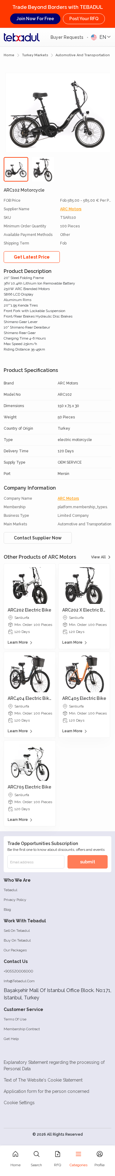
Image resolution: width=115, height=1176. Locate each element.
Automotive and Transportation (83, 55)
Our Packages (15, 950)
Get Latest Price (32, 257)
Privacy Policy (15, 900)
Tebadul (10, 890)
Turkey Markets (35, 55)
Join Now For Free (35, 18)
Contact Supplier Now (38, 537)
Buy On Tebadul (17, 940)
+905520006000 (18, 971)
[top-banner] (22, 37)
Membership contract (22, 1029)
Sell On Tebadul (17, 930)
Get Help (11, 1039)
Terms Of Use (15, 1019)
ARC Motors (71, 209)
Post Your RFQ (83, 18)
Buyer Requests (68, 37)
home (9, 55)
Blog (7, 909)
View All (98, 557)
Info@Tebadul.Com (19, 981)
